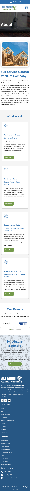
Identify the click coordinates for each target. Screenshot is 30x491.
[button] (26, 8)
